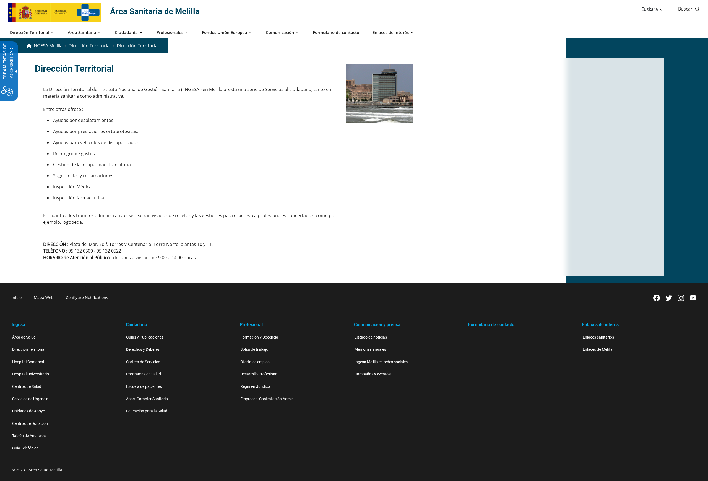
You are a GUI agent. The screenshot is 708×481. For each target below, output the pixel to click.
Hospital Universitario (30, 374)
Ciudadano (136, 324)
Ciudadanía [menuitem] (126, 32)
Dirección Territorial (90, 46)
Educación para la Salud (146, 411)
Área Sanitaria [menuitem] (82, 32)
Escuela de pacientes (144, 386)
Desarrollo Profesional (259, 374)
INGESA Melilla (47, 46)
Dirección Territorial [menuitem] (29, 32)
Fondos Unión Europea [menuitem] (224, 32)
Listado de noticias (371, 337)
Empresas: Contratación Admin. (267, 399)
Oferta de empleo (255, 362)
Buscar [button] (685, 9)
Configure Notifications (87, 297)
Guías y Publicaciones (144, 337)
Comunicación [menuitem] (280, 32)
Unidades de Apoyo (28, 411)
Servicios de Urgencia (30, 399)
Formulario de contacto (491, 324)
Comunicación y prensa (377, 324)
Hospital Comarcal (28, 362)
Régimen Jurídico (255, 386)
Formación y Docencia (259, 337)
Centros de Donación (30, 423)
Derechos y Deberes (143, 349)
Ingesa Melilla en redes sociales (381, 362)
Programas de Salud (143, 374)
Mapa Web (44, 297)
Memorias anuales (370, 349)
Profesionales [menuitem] (170, 32)
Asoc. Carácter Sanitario (147, 399)
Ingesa (18, 324)
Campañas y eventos (373, 374)
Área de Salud (24, 337)
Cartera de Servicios (143, 362)
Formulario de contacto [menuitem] (336, 32)
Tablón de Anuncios (29, 435)
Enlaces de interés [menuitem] (391, 32)
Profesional (251, 324)
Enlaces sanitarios (598, 337)
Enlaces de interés (600, 324)
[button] (652, 9)
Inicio (17, 297)
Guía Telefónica (25, 448)
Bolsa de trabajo (254, 349)
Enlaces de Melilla (598, 349)
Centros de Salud (26, 386)
